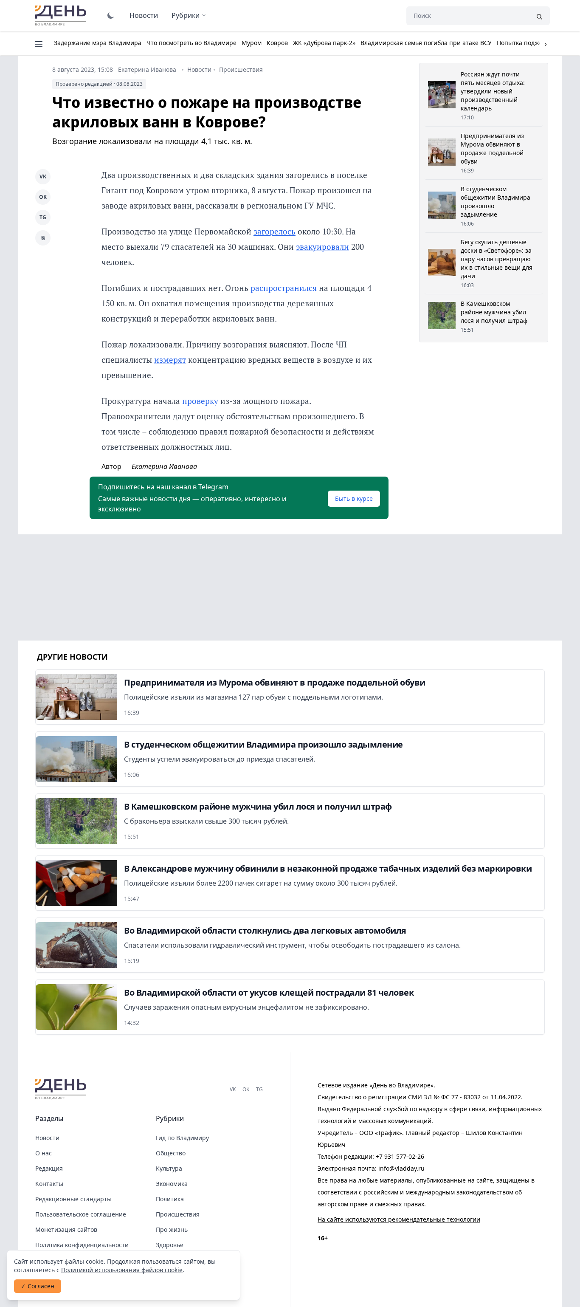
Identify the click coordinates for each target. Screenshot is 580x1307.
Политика (170, 1199)
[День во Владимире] (62, 1089)
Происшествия (241, 69)
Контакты (49, 1184)
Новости (144, 15)
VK (42, 176)
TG (42, 217)
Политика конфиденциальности (82, 1245)
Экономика (172, 1184)
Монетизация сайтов (66, 1229)
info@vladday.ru (401, 1168)
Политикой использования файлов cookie (122, 1270)
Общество (171, 1153)
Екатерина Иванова (147, 69)
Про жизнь (172, 1229)
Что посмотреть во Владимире (191, 43)
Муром (252, 43)
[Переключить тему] (110, 15)
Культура (169, 1168)
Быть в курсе (354, 498)
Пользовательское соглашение (80, 1214)
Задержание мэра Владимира (97, 43)
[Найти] (539, 15)
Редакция (49, 1168)
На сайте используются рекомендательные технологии (399, 1219)
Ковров (277, 43)
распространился (284, 287)
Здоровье (169, 1245)
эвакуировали (322, 246)
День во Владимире (62, 16)
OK (43, 196)
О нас (43, 1153)
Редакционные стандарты (73, 1199)
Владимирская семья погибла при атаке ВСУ (426, 43)
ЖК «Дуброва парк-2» (324, 43)
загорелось (274, 231)
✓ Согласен (37, 1286)
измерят (170, 359)
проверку (200, 400)
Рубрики (186, 15)
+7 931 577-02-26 (400, 1156)
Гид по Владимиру (182, 1138)
